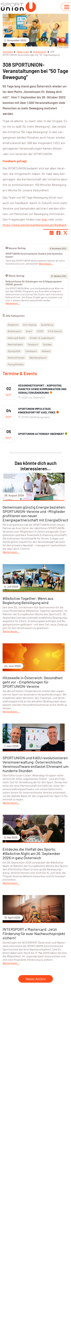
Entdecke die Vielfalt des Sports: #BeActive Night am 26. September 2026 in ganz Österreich (31, 853)
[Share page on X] (65, 233)
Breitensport (40, 51)
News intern (23, 51)
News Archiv (36, 978)
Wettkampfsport (38, 357)
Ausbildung (47, 324)
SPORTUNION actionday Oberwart (41, 433)
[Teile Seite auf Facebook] (58, 233)
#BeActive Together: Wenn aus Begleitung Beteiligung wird (28, 600)
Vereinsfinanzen (16, 357)
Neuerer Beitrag (17, 248)
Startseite (8, 51)
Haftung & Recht (16, 337)
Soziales (47, 344)
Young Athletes (16, 364)
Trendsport (31, 351)
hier (44, 219)
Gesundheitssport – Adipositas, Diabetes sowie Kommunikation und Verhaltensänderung (42, 389)
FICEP (40, 331)
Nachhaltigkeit (15, 344)
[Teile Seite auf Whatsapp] (51, 233)
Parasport (33, 344)
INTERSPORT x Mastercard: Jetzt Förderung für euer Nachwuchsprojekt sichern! (34, 933)
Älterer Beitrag (16, 275)
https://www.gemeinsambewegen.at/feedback (35, 225)
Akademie (13, 324)
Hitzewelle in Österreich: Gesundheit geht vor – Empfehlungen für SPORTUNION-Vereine (33, 681)
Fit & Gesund (55, 331)
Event (29, 331)
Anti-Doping (29, 324)
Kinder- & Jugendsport (42, 337)
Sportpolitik (14, 351)
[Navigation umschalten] (66, 7)
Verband (46, 351)
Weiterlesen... (13, 303)
